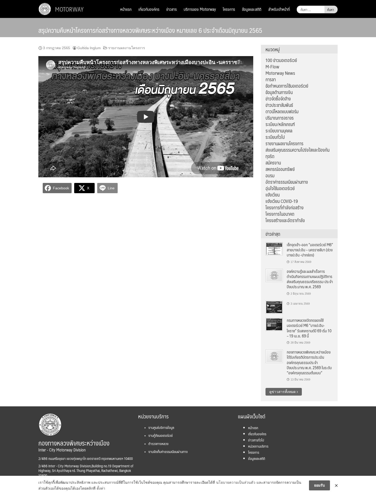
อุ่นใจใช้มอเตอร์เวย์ (280, 188)
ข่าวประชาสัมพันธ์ (279, 105)
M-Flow (272, 66)
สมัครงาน (273, 163)
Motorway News (280, 73)
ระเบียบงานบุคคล (279, 131)
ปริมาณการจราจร (280, 118)
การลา (271, 79)
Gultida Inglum (89, 48)
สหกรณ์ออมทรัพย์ (280, 169)
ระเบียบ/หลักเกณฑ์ (280, 124)
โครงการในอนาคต (280, 214)
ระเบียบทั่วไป (275, 137)
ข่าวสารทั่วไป (256, 440)
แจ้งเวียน (273, 195)
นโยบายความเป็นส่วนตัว (235, 482)
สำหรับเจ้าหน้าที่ (279, 9)
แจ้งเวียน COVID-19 (282, 201)
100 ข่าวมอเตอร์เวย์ (281, 60)
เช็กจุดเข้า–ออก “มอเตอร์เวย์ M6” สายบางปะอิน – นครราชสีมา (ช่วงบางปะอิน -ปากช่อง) (310, 250)
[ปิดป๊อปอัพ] (336, 485)
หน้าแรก (125, 9)
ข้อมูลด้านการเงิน (279, 92)
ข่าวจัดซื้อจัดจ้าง (278, 98)
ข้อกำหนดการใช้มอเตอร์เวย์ (287, 86)
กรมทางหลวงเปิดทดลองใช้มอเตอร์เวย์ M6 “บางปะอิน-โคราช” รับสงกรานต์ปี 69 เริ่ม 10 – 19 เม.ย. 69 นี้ (309, 328)
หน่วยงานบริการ (258, 446)
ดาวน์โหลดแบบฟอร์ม (282, 111)
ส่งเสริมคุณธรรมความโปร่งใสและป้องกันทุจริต (297, 153)
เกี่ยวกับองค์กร (148, 9)
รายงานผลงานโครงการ (126, 48)
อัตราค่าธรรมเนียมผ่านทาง (287, 182)
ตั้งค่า (101, 488)
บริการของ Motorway (200, 9)
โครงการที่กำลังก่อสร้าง (285, 207)
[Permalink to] (274, 307)
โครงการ (229, 9)
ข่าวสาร (171, 9)
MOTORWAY (69, 9)
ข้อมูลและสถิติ (251, 9)
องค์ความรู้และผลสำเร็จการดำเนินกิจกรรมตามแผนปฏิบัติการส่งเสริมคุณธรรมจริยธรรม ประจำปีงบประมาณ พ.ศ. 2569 (310, 279)
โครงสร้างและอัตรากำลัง (285, 220)
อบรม (270, 175)
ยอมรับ (319, 485)
